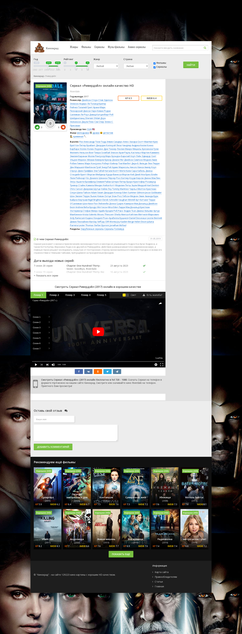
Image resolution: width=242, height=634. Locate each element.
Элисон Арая (117, 152)
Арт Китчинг (141, 199)
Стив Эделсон (105, 100)
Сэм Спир (99, 121)
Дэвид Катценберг (99, 114)
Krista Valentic (90, 214)
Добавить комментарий (53, 446)
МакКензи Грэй (93, 167)
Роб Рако (118, 210)
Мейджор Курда (104, 174)
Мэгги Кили (125, 170)
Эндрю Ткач (130, 210)
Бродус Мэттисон (98, 207)
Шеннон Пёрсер (107, 178)
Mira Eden (113, 207)
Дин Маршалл (77, 167)
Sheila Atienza (121, 214)
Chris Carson (76, 188)
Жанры (74, 47)
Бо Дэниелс (92, 178)
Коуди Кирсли (136, 178)
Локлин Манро (124, 148)
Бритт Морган (88, 174)
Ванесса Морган (121, 174)
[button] (46, 275)
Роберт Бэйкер (110, 163)
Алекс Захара (130, 141)
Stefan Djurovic (101, 225)
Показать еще (121, 554)
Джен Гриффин (85, 170)
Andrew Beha (82, 207)
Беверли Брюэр (103, 159)
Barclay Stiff (95, 221)
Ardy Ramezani (77, 218)
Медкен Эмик (137, 196)
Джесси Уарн (89, 110)
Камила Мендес (94, 185)
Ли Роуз (85, 114)
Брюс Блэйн (151, 174)
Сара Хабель (138, 170)
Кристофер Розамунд (144, 181)
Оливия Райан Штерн (107, 181)
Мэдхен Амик (150, 159)
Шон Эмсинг (76, 196)
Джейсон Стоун (90, 100)
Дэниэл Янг (118, 159)
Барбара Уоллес (78, 148)
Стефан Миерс (90, 210)
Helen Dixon (140, 221)
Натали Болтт (112, 170)
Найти (191, 64)
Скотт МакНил (145, 141)
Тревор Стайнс (78, 185)
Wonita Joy (114, 221)
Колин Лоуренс (95, 148)
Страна (127, 59)
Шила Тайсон (84, 192)
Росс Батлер (122, 178)
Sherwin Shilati (92, 118)
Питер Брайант (87, 145)
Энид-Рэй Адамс (109, 167)
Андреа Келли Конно (142, 145)
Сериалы (99, 47)
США (89, 129)
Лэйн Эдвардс (143, 156)
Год (36, 59)
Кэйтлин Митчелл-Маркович (144, 214)
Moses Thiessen (105, 214)
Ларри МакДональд (129, 207)
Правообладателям (166, 576)
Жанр (97, 59)
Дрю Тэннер (110, 148)
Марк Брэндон (113, 156)
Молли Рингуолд (96, 156)
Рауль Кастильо (132, 152)
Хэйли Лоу (106, 188)
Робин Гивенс (77, 163)
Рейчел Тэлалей (78, 107)
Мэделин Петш (123, 185)
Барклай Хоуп (128, 156)
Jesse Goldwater (153, 192)
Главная (159, 586)
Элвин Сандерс (114, 141)
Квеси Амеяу (144, 167)
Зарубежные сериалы (92, 228)
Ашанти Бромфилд (86, 181)
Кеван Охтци (104, 196)
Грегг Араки (93, 107)
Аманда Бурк (151, 196)
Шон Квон (88, 203)
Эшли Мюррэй (138, 185)
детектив (108, 132)
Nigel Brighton (95, 199)
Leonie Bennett (154, 218)
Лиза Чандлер (123, 145)
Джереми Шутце (92, 188)
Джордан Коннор (113, 192)
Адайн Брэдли (105, 210)
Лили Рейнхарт (78, 178)
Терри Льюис (90, 196)
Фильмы (86, 47)
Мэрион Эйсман (86, 159)
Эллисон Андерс (78, 103)
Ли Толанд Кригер (96, 103)
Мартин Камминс (150, 152)
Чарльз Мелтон (137, 188)
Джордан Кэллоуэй (106, 145)
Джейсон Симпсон (133, 159)
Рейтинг (68, 59)
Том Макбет (124, 163)
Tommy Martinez (120, 188)
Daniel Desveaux (137, 218)
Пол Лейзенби (101, 203)
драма (96, 132)
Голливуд (119, 228)
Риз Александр (87, 141)
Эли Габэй (99, 170)
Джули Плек (88, 121)
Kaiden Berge (127, 221)
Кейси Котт (109, 185)
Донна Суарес (116, 203)
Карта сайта (162, 572)
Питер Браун (126, 181)
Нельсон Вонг (87, 152)
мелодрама (83, 132)
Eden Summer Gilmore (133, 192)
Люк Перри (154, 163)
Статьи (159, 581)
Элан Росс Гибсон (121, 196)
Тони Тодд (100, 141)
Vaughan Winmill (126, 199)
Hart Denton (153, 185)
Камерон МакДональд (136, 203)
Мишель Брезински (143, 148)
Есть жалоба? (154, 295)
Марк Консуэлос (93, 163)
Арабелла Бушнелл (119, 218)
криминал (78, 136)
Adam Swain (97, 192)
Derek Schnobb (110, 199)
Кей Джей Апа (137, 174)
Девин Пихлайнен (79, 221)
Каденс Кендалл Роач (97, 218)
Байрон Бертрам (79, 199)
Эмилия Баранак (78, 156)
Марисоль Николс (128, 167)
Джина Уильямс (145, 210)
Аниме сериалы (137, 47)
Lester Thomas (86, 225)
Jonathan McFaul (118, 225)
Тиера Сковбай (102, 152)
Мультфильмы (116, 47)
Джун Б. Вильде (139, 163)
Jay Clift (105, 221)
